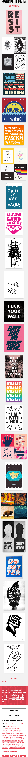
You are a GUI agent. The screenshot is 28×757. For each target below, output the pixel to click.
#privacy (8, 741)
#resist (4, 744)
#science (13, 744)
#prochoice (14, 741)
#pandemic (13, 739)
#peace (18, 739)
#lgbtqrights (5, 737)
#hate (21, 734)
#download (8, 724)
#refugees (22, 742)
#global (10, 734)
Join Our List (14, 710)
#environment (17, 730)
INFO (3, 702)
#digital (23, 724)
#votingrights (19, 746)
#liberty (11, 737)
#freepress (5, 734)
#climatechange (16, 728)
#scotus (8, 744)
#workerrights (21, 747)
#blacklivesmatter (6, 728)
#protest (20, 741)
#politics (23, 739)
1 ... (12, 678)
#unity (14, 746)
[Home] (14, 756)
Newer (4, 681)
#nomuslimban (6, 739)
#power (4, 741)
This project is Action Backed (9, 751)
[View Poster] (14, 22)
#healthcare (5, 735)
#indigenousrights (21, 735)
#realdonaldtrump (14, 742)
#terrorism (5, 746)
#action (8, 727)
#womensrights (13, 747)
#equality (4, 732)
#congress (4, 730)
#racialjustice (5, 742)
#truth (10, 746)
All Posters (14, 6)
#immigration (12, 735)
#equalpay (10, 732)
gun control (14, 697)
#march (19, 737)
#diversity (10, 730)
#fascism (15, 732)
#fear (19, 732)
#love (15, 737)
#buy (12, 724)
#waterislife (5, 747)
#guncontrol (16, 734)
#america (13, 727)
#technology (19, 744)
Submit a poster (14, 715)
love (9, 699)
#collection (18, 724)
